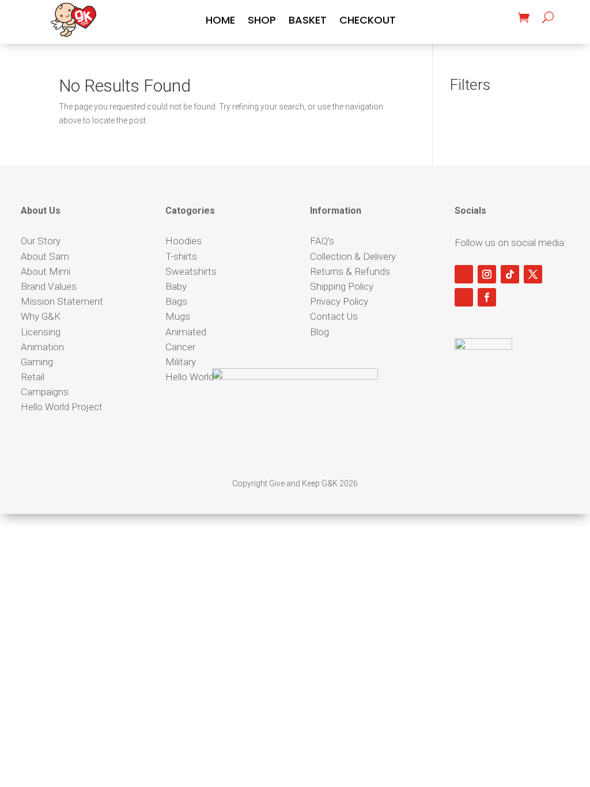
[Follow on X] (533, 274)
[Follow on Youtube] (464, 274)
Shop (262, 21)
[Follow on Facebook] (487, 297)
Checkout (367, 21)
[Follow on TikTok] (510, 274)
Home (220, 21)
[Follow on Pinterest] (464, 297)
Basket (308, 21)
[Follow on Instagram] (487, 274)
